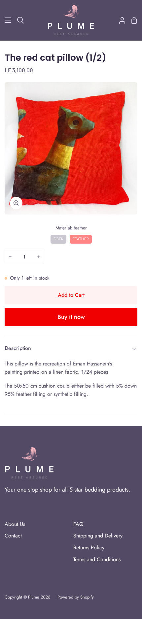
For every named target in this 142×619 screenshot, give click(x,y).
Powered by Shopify (75, 597)
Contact (13, 535)
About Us (15, 524)
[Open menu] (6, 20)
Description (18, 348)
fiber (58, 238)
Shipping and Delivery (98, 535)
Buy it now (71, 317)
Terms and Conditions (97, 559)
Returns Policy (88, 547)
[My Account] (119, 20)
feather (81, 238)
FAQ (78, 524)
